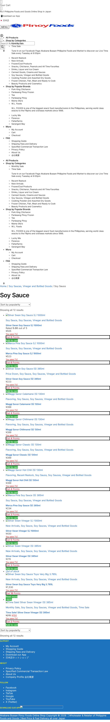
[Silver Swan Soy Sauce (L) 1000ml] (58, 315)
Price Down (12, 373)
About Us (11, 674)
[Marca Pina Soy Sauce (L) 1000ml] (58, 343)
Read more (11, 596)
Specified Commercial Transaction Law (27, 671)
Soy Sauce (11, 320)
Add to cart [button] (12, 340)
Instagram (11, 690)
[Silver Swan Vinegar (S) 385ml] (58, 545)
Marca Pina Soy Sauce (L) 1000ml (23, 353)
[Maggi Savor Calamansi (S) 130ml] (58, 393)
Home (3, 286)
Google (10, 696)
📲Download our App (10, 16)
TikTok (9, 693)
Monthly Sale (13, 607)
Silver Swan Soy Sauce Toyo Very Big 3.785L (29, 584)
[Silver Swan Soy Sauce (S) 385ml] (58, 368)
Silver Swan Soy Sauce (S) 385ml (23, 378)
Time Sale (84, 607)
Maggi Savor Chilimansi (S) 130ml (23, 429)
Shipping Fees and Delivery (20, 651)
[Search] (2, 47)
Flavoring (11, 399)
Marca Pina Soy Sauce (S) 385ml (23, 505)
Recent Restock (25, 475)
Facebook (11, 687)
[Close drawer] (1, 8)
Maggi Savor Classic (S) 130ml (22, 454)
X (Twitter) (11, 701)
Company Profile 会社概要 (20, 676)
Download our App (16, 654)
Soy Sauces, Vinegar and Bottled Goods (30, 286)
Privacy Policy (13, 668)
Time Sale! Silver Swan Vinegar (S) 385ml (28, 612)
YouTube (10, 699)
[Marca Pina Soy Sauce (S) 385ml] (58, 495)
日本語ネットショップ (17, 657)
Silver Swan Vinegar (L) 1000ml (22, 530)
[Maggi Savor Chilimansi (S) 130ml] (58, 419)
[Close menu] (1, 2)
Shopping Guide (14, 649)
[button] (2, 50)
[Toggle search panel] (1, 40)
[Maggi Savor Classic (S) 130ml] (58, 444)
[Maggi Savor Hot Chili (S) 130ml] (58, 470)
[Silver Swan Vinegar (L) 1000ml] (58, 520)
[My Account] (1, 36)
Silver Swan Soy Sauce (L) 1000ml (24, 325)
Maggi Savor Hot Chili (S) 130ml (22, 480)
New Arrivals (12, 525)
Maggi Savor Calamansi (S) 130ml (23, 404)
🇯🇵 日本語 (4, 20)
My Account (12, 646)
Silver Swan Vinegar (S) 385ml (22, 556)
